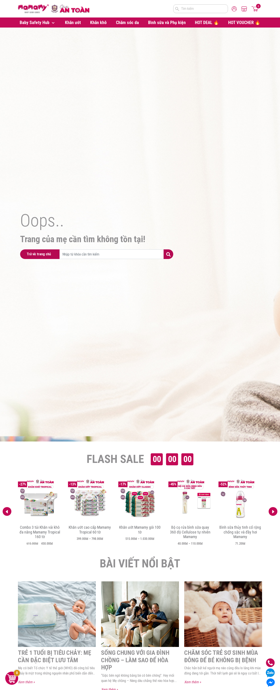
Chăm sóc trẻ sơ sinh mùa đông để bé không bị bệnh (221, 656)
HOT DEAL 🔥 (207, 22)
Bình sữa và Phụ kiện (167, 22)
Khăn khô (98, 22)
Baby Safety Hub (35, 22)
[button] (273, 511)
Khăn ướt (73, 22)
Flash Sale (115, 459)
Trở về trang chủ (39, 254)
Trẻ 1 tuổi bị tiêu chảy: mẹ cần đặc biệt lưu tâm (54, 656)
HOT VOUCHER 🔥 (244, 22)
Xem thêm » (26, 682)
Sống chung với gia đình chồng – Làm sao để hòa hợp (135, 660)
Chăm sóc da (127, 22)
